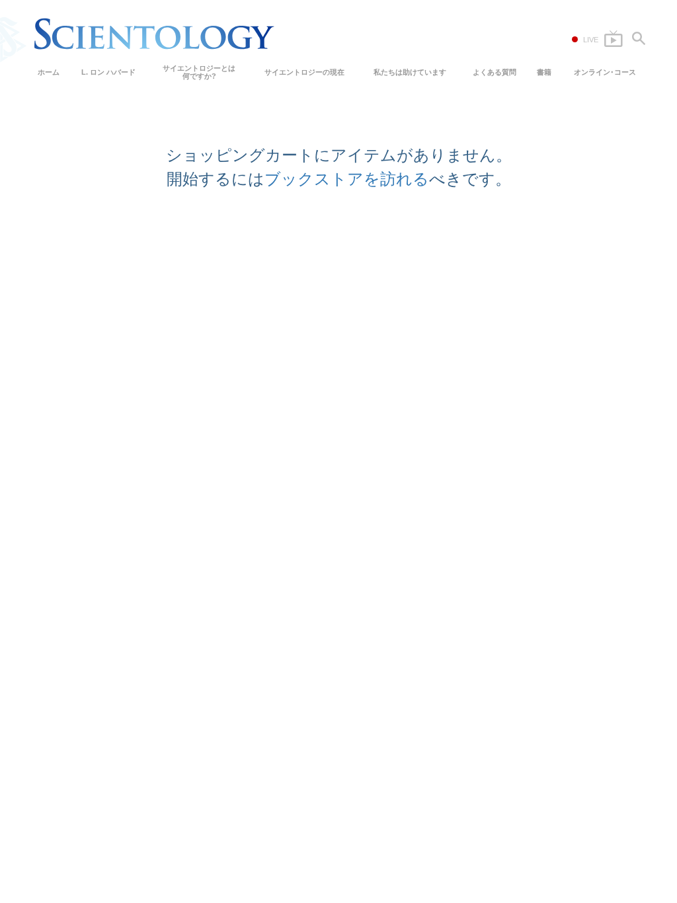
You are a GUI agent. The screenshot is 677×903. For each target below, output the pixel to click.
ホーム (49, 72)
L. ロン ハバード (108, 72)
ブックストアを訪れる (346, 178)
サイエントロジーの (304, 72)
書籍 (544, 72)
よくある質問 (494, 72)
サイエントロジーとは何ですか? (199, 72)
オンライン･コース (605, 72)
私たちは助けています (410, 72)
